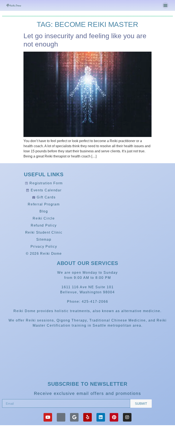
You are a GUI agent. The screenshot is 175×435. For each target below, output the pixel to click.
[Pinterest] (114, 417)
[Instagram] (127, 417)
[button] (165, 5)
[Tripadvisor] (61, 417)
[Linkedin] (100, 417)
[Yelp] (87, 417)
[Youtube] (48, 417)
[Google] (74, 417)
